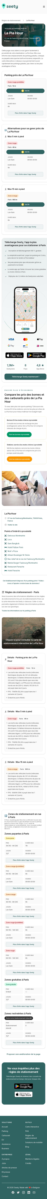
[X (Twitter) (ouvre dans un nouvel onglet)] (18, 1192)
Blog (27, 1147)
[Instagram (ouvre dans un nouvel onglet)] (23, 1192)
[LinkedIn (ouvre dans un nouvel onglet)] (28, 1192)
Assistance (6, 1144)
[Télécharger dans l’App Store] (15, 355)
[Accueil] (10, 6)
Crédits (28, 1163)
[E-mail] (34, 1192)
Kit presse (6, 1172)
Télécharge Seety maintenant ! (25, 377)
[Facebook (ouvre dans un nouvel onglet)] (13, 1192)
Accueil (5, 1127)
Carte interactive (32, 1127)
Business (5, 1148)
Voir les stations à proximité (19, 459)
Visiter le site (12, 525)
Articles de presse (9, 1168)
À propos (5, 1159)
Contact (5, 1176)
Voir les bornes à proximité (19, 434)
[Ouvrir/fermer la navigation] (44, 6)
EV (3, 1140)
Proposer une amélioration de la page (23, 1054)
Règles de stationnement (11, 20)
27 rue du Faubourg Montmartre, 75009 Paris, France (21, 39)
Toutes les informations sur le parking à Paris (19, 611)
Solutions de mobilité (33, 1142)
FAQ (27, 1131)
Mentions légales (32, 1159)
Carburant (6, 1135)
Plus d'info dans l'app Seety (25, 113)
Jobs (4, 1163)
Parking (5, 1131)
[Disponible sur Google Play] (36, 355)
